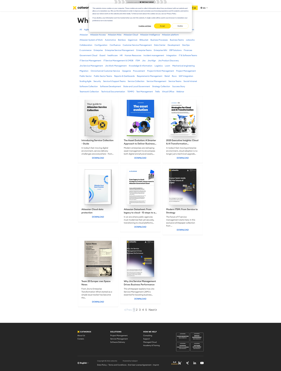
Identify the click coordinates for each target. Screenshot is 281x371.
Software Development (110, 86)
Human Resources (133, 55)
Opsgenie (126, 71)
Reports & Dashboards (124, 76)
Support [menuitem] (146, 339)
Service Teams (174, 81)
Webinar (180, 92)
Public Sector (86, 76)
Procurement (139, 71)
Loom (167, 66)
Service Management (156, 81)
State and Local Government (136, 86)
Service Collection (136, 81)
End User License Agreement (139, 365)
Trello (157, 92)
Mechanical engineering (183, 66)
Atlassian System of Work (91, 40)
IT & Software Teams (188, 55)
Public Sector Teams (103, 76)
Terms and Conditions (117, 365)
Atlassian (84, 35)
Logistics (159, 66)
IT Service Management (90, 61)
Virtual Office (168, 92)
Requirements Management (149, 76)
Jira (143, 61)
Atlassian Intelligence (150, 35)
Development (174, 45)
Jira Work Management (116, 66)
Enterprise (98, 50)
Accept (162, 26)
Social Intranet (190, 81)
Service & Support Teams (114, 81)
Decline (180, 26)
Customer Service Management (137, 45)
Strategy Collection (161, 86)
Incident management (153, 55)
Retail (167, 76)
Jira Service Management (91, 66)
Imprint (156, 365)
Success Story (178, 86)
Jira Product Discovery (168, 61)
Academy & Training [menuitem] (151, 345)
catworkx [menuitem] (85, 332)
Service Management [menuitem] (119, 339)
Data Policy (102, 365)
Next (152, 310)
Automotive (110, 40)
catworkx (190, 40)
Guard (102, 55)
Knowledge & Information (140, 66)
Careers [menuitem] (80, 339)
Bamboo (122, 40)
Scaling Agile (85, 81)
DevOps (186, 45)
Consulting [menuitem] (147, 335)
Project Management (186, 71)
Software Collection (89, 86)
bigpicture (132, 40)
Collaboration (86, 45)
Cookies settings (145, 26)
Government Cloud (88, 55)
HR (121, 55)
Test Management (144, 92)
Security (97, 81)
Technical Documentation (113, 92)
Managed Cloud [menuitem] (150, 342)
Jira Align (152, 61)
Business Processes (159, 40)
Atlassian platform (170, 35)
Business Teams (177, 40)
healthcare (112, 55)
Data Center (159, 45)
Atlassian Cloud (131, 35)
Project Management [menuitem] (119, 335)
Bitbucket (144, 40)
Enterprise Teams (144, 50)
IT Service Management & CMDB (118, 61)
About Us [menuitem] (81, 335)
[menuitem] (190, 342)
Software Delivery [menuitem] (117, 342)
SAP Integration (186, 76)
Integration (171, 55)
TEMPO (130, 92)
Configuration (101, 45)
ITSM (137, 61)
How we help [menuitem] (150, 332)
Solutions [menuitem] (116, 332)
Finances (188, 50)
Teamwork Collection (89, 92)
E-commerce (85, 50)
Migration (84, 71)
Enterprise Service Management (119, 50)
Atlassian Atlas (114, 35)
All (81, 30)
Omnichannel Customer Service (105, 71)
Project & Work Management (160, 71)
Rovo (174, 76)
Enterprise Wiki (160, 50)
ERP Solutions (175, 50)
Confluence (115, 45)
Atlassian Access (98, 35)
